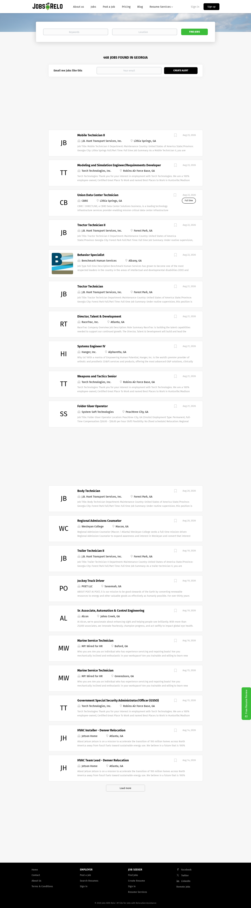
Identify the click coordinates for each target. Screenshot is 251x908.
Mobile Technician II (91, 135)
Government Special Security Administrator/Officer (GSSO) (118, 700)
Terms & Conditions (42, 886)
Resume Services (137, 892)
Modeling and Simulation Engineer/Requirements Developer (119, 165)
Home (35, 869)
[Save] (175, 136)
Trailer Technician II (90, 551)
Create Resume (136, 880)
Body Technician (88, 491)
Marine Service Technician (95, 641)
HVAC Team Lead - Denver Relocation (103, 760)
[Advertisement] (125, 104)
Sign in (195, 6)
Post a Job (85, 875)
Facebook (186, 869)
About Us (36, 880)
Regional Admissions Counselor (99, 521)
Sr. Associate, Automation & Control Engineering (110, 610)
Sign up (211, 6)
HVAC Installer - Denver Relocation (101, 730)
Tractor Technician (90, 286)
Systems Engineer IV (91, 346)
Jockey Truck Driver (90, 581)
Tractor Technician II (91, 225)
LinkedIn (185, 881)
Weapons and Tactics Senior (97, 376)
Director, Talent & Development (99, 316)
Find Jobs (194, 31)
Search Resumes (89, 880)
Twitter (185, 875)
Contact (36, 875)
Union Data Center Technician (97, 195)
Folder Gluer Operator (92, 406)
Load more (125, 788)
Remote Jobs (183, 886)
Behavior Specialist (90, 255)
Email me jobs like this (68, 70)
